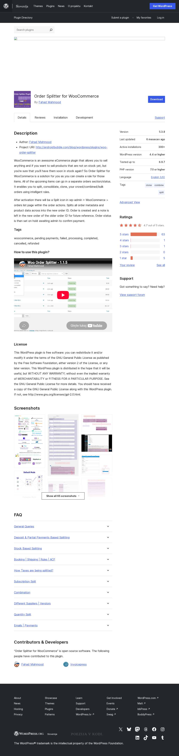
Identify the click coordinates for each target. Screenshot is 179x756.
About (17, 697)
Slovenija (52, 734)
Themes (49, 703)
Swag (111, 714)
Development (84, 117)
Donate (112, 708)
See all (161, 265)
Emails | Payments (26, 625)
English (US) (158, 177)
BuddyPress (146, 714)
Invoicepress (78, 664)
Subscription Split (25, 581)
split (161, 192)
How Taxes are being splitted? (33, 570)
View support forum (132, 294)
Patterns (50, 714)
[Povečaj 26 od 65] (74, 483)
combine (159, 185)
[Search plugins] (51, 29)
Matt (142, 703)
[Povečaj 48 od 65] (107, 482)
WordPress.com (148, 697)
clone (149, 185)
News (17, 703)
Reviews (40, 117)
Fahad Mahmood (50, 102)
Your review (127, 265)
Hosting (18, 708)
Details (22, 117)
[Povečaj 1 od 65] (40, 419)
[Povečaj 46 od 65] (107, 439)
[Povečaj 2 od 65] (40, 475)
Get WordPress (162, 6)
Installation (61, 117)
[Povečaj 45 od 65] (107, 419)
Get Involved (114, 697)
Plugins (49, 708)
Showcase (51, 697)
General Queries (24, 526)
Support (160, 117)
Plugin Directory (23, 17)
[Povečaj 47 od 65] (107, 459)
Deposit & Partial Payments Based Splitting (42, 537)
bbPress (144, 708)
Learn (79, 697)
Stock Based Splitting (28, 548)
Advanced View (130, 202)
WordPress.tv (85, 714)
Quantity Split (22, 614)
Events (110, 703)
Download (156, 99)
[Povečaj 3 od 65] (40, 500)
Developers (83, 708)
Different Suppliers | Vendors (32, 603)
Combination (22, 592)
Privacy (18, 714)
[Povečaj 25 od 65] (74, 419)
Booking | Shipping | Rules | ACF (34, 559)
